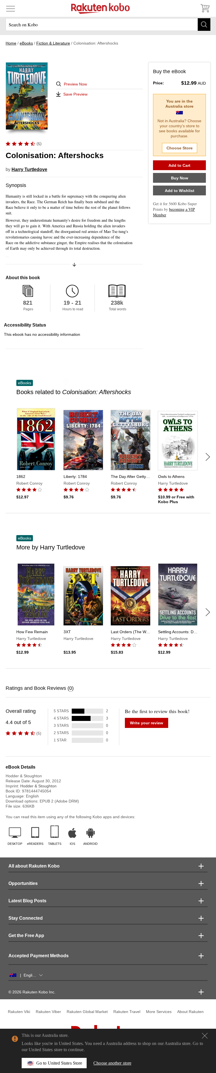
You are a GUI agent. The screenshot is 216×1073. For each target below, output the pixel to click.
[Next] (207, 457)
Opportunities (23, 883)
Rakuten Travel (126, 1011)
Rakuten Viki (19, 1011)
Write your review (146, 723)
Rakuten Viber (48, 1011)
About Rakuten (190, 1011)
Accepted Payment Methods (38, 955)
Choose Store (179, 148)
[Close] (205, 1036)
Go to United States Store (59, 1063)
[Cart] (205, 8)
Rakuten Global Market (87, 1011)
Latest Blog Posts (27, 900)
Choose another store (112, 1063)
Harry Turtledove (29, 169)
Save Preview (75, 94)
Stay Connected (25, 918)
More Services (159, 1011)
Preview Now (75, 84)
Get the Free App (26, 935)
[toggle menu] (10, 8)
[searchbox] (108, 24)
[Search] (204, 24)
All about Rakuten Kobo (34, 866)
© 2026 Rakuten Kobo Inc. (31, 992)
